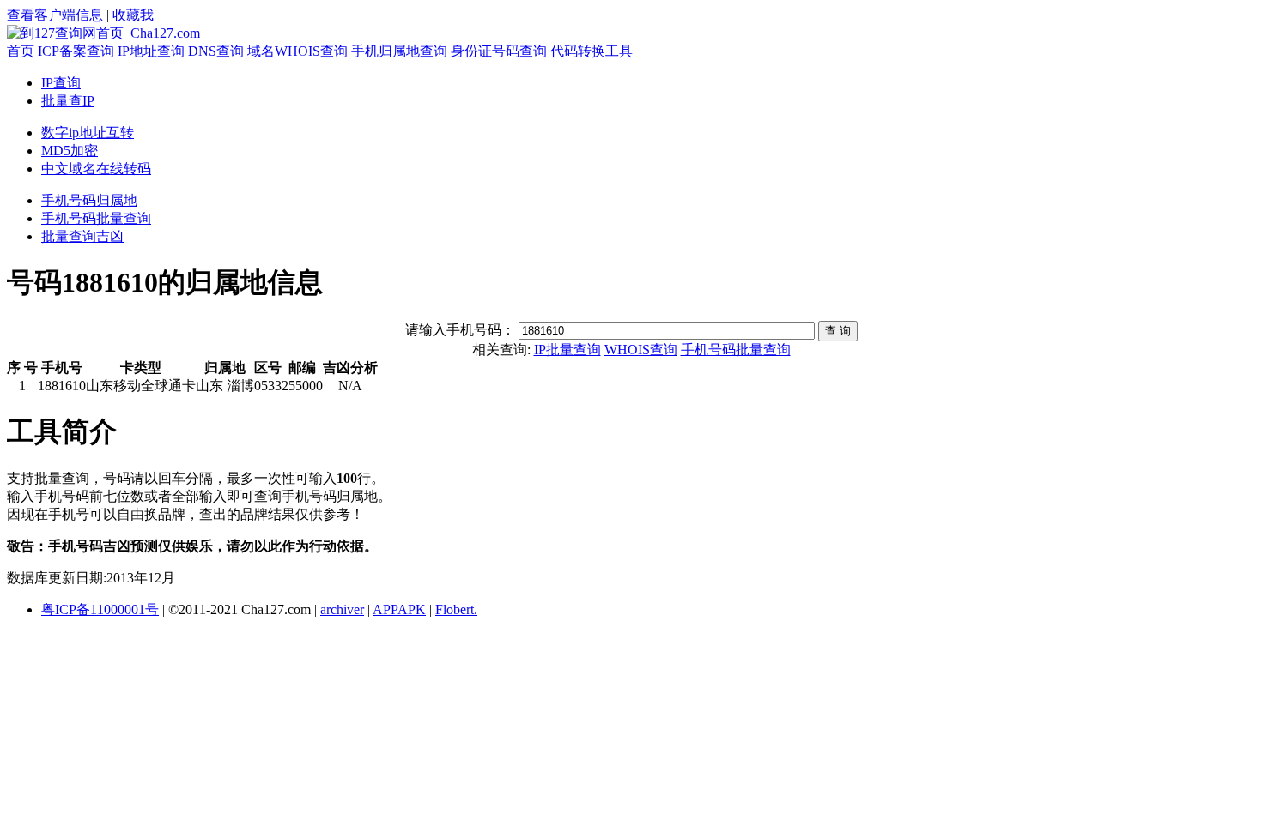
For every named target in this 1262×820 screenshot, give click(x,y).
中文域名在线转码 (96, 168)
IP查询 (61, 82)
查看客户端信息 (55, 15)
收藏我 (133, 15)
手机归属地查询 (399, 51)
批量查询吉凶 (82, 236)
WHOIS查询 (640, 349)
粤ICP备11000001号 (100, 609)
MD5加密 (69, 150)
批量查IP (67, 100)
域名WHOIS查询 (297, 51)
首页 (20, 51)
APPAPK (399, 609)
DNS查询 (216, 51)
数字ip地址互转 (87, 132)
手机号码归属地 (89, 200)
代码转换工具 (591, 51)
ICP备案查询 (76, 51)
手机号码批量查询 (96, 218)
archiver (342, 609)
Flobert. (456, 609)
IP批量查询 (567, 349)
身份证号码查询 (499, 51)
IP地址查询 (151, 51)
